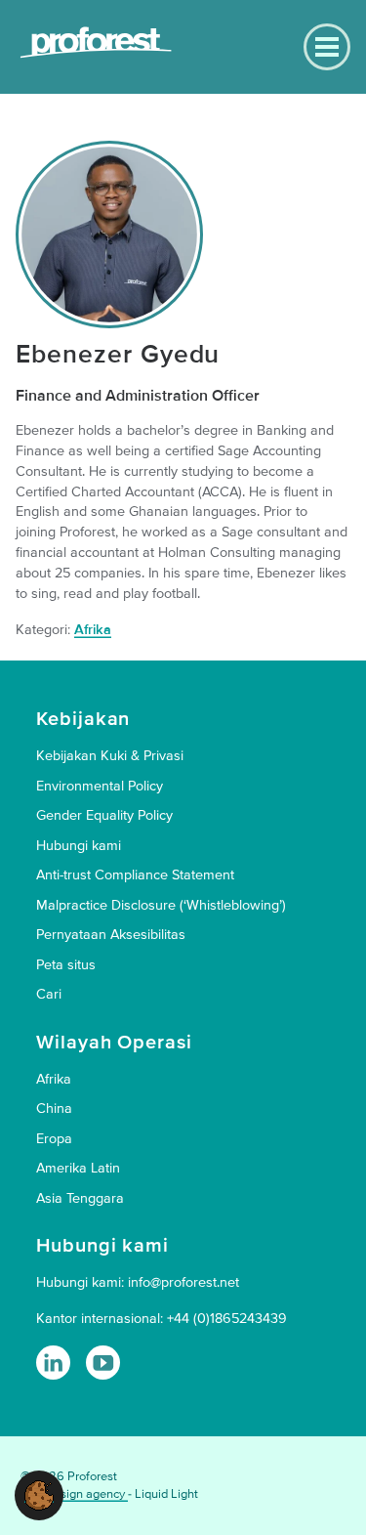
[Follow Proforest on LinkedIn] (53, 1362)
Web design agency (74, 1494)
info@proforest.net (183, 1282)
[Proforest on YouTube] (103, 1362)
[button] (39, 1494)
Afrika (92, 629)
